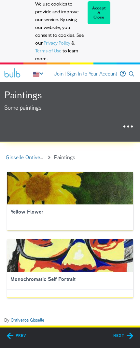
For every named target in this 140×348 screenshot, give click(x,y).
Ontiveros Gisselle (27, 320)
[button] (131, 74)
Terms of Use (48, 50)
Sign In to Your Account (92, 73)
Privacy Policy (57, 43)
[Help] (123, 74)
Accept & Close (99, 13)
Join (58, 73)
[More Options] (128, 126)
